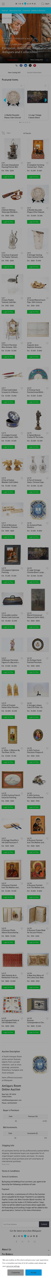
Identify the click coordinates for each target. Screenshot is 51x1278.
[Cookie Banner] (25, 1267)
